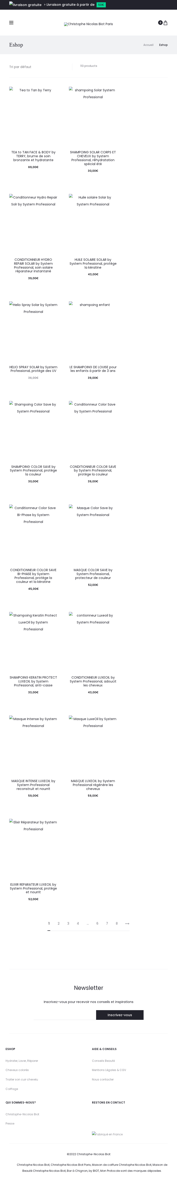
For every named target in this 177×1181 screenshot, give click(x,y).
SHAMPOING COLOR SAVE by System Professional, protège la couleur (33, 470)
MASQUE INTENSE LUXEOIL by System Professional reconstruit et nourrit (33, 785)
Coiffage (12, 1089)
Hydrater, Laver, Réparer (22, 1061)
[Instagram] (94, 1113)
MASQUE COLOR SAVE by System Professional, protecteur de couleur (93, 574)
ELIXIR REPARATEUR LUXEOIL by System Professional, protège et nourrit (33, 888)
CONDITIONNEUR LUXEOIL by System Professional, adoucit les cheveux (93, 681)
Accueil (148, 45)
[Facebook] (113, 1113)
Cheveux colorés (17, 1070)
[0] (165, 22)
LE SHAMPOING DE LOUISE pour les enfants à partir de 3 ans (93, 369)
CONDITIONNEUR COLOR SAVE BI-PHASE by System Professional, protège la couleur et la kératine (33, 576)
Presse (10, 1123)
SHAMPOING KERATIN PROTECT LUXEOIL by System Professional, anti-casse (33, 681)
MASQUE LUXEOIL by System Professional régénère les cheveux (93, 785)
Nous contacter (103, 1079)
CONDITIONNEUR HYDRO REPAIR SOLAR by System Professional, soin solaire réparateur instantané (33, 265)
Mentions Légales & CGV (109, 1070)
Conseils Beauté (103, 1061)
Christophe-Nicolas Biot (22, 1114)
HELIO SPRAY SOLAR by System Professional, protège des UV (33, 369)
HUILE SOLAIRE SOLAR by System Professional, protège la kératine (93, 263)
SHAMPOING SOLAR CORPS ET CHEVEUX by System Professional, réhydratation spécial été (93, 158)
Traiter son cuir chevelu (22, 1079)
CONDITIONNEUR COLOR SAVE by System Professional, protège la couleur (93, 470)
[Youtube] (102, 1113)
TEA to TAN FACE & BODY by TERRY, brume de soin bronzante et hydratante (33, 156)
